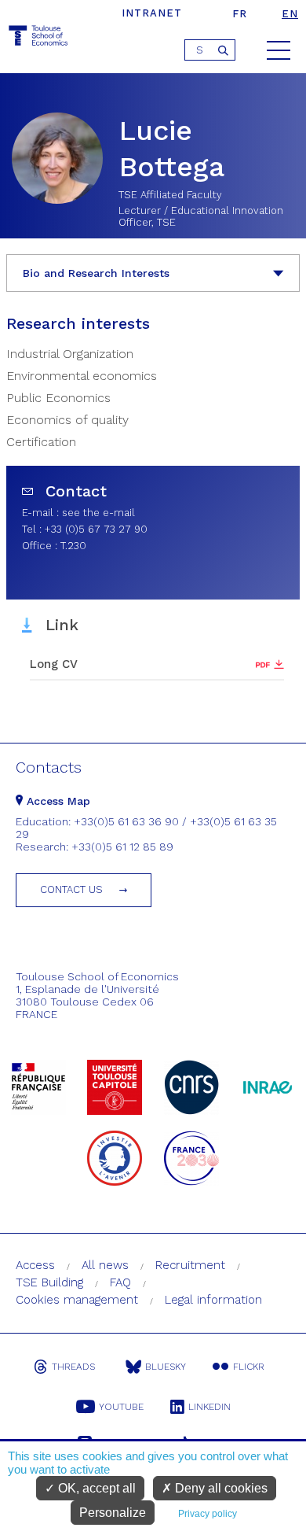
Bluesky (165, 1366)
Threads (73, 1366)
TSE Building (49, 1282)
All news (105, 1265)
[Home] (39, 38)
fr (239, 14)
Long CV (54, 664)
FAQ (120, 1282)
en (290, 14)
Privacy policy (207, 1513)
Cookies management (77, 1300)
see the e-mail (98, 512)
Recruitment (190, 1265)
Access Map (56, 801)
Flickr (248, 1366)
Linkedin (209, 1406)
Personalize (112, 1512)
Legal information (213, 1300)
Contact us (71, 889)
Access (35, 1265)
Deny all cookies (220, 1488)
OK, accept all (95, 1488)
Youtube (121, 1406)
